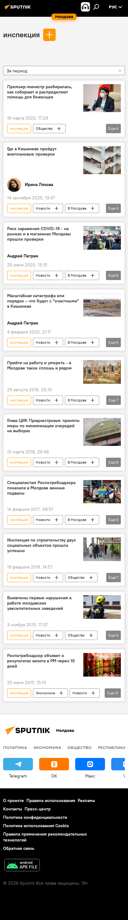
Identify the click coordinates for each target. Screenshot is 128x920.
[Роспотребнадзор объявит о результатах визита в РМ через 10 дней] (102, 665)
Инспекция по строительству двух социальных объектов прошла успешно (41, 545)
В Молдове (77, 208)
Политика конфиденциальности (35, 817)
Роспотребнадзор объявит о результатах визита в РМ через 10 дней (41, 661)
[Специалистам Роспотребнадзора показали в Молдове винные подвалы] (102, 491)
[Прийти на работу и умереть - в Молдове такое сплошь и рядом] (102, 371)
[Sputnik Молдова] (18, 9)
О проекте (13, 800)
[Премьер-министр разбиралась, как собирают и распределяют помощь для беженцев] (102, 98)
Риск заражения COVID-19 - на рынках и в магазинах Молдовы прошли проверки (39, 234)
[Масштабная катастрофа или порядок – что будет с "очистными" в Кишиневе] (102, 304)
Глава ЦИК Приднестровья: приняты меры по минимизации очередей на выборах (43, 426)
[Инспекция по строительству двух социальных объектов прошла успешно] (102, 549)
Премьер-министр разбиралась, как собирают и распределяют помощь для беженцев (39, 92)
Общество (44, 128)
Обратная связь (18, 848)
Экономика (45, 693)
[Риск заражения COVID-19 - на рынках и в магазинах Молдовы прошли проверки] (102, 237)
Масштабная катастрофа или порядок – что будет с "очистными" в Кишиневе (43, 301)
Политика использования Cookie (36, 825)
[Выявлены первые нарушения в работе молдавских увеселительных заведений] (102, 607)
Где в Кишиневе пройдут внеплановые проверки (32, 151)
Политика (15, 747)
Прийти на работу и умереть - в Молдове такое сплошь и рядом (39, 365)
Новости (43, 208)
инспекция (21, 34)
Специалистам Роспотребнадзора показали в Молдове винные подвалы (41, 488)
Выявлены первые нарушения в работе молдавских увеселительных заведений (39, 603)
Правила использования (50, 800)
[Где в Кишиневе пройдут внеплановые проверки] (102, 160)
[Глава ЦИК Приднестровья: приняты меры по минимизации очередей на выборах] (102, 432)
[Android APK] (22, 866)
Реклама (86, 800)
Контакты (12, 809)
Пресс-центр (38, 809)
